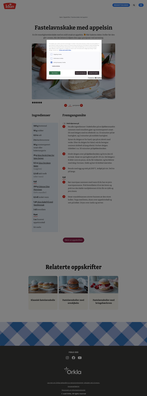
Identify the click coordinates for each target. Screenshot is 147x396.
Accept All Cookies (93, 73)
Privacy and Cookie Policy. (65, 50)
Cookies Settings (56, 66)
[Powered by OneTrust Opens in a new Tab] (94, 78)
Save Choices (55, 73)
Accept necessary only (81, 73)
